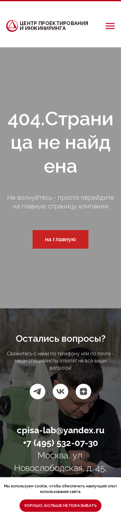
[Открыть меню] (110, 26)
